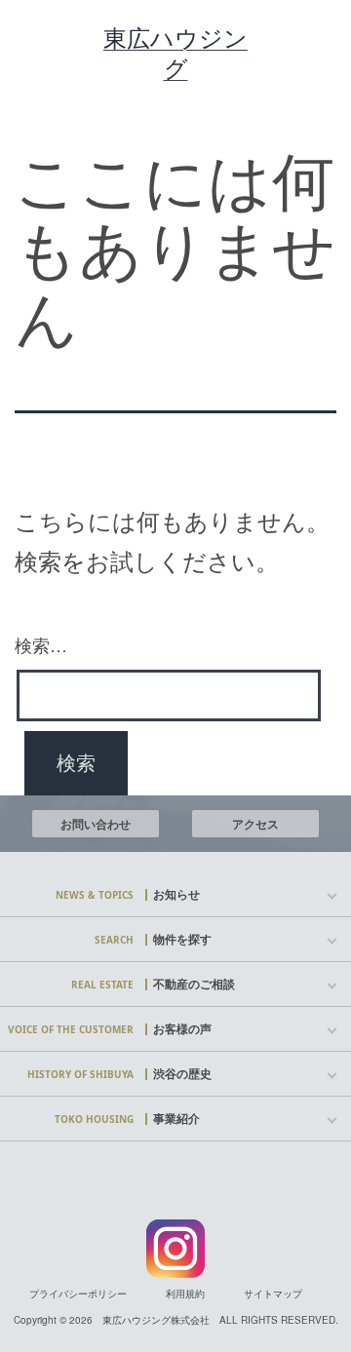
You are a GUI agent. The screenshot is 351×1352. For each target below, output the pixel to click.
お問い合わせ (95, 823)
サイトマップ (273, 1293)
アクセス (255, 823)
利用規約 (185, 1293)
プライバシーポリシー (78, 1293)
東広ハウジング (175, 52)
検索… (41, 644)
